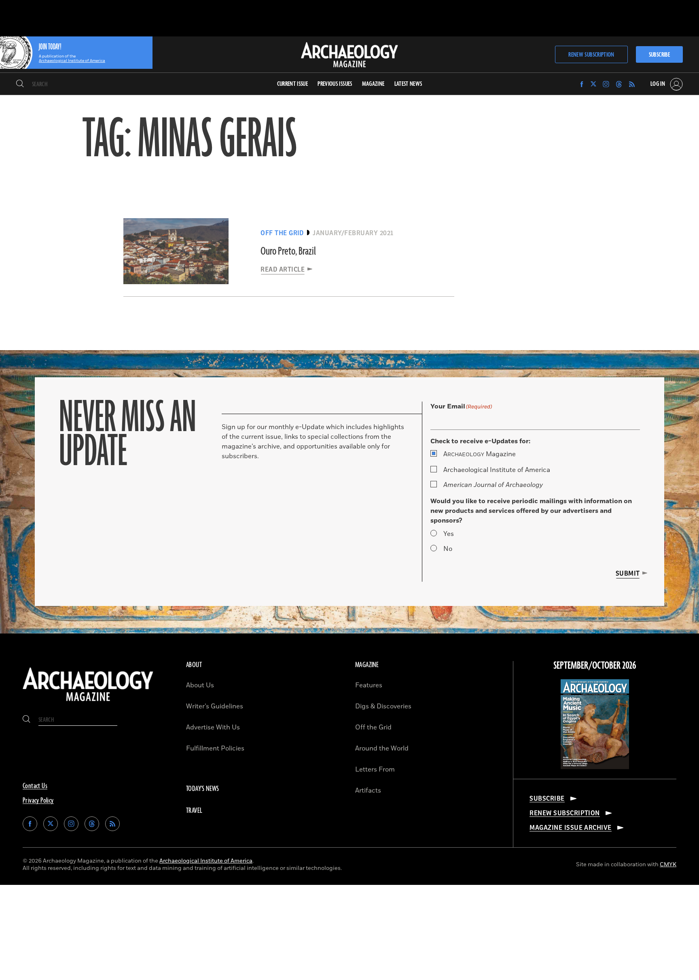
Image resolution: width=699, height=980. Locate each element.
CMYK (668, 864)
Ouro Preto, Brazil (288, 251)
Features (368, 685)
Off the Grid (373, 727)
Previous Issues (335, 84)
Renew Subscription (591, 55)
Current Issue (292, 84)
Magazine (479, 454)
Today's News (202, 789)
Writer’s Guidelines (214, 706)
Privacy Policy (38, 801)
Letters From (375, 769)
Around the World (382, 748)
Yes (448, 533)
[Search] (20, 84)
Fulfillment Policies (215, 748)
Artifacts (368, 790)
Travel (194, 811)
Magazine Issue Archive (571, 827)
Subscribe (659, 55)
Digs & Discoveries (383, 706)
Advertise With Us (213, 727)
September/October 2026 (594, 666)
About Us (200, 685)
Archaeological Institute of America (496, 470)
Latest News (408, 84)
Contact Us (35, 786)
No (447, 548)
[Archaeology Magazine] (88, 702)
